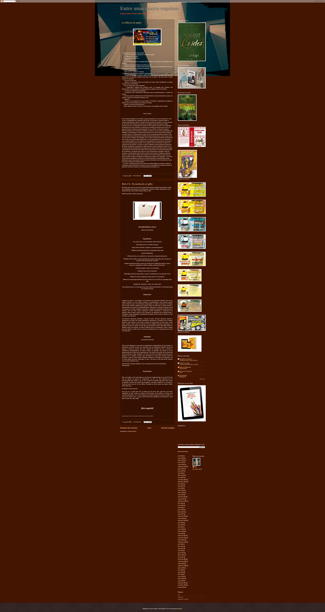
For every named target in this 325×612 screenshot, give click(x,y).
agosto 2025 (181, 468)
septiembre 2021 (182, 542)
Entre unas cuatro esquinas (149, 8)
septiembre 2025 (182, 466)
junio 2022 (180, 522)
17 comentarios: (137, 422)
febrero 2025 (181, 475)
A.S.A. (181, 372)
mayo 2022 (180, 524)
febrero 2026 (181, 460)
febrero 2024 (181, 492)
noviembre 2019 (182, 585)
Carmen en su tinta (184, 363)
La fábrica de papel (131, 22)
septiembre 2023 (182, 501)
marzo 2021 (181, 552)
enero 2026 (180, 462)
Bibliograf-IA (183, 376)
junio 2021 (180, 546)
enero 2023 (180, 514)
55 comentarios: (137, 175)
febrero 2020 (181, 578)
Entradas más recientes (128, 428)
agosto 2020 (181, 567)
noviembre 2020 (182, 561)
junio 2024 (180, 484)
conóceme (180, 597)
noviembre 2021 (182, 537)
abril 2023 (180, 507)
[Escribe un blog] (146, 176)
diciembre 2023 (182, 496)
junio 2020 (180, 570)
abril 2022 (180, 527)
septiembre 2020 (182, 565)
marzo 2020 (181, 576)
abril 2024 (180, 488)
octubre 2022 (181, 518)
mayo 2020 (180, 572)
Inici (179, 595)
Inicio (149, 428)
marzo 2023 (181, 509)
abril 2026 (180, 456)
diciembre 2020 (182, 559)
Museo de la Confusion (186, 371)
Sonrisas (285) (183, 368)
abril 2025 (180, 473)
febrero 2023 (181, 512)
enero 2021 (180, 557)
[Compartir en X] (147, 176)
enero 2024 (180, 494)
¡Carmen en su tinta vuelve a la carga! (189, 364)
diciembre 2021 (182, 535)
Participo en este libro (183, 599)
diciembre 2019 (182, 583)
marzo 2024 (181, 490)
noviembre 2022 (182, 516)
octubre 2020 (181, 563)
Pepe (195, 467)
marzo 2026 (181, 458)
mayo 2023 (180, 505)
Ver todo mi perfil (197, 469)
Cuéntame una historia (185, 359)
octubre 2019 (181, 587)
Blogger (180, 608)
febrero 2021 (181, 555)
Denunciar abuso (183, 451)
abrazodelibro (183, 375)
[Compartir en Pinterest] (151, 176)
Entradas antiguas (167, 428)
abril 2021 (180, 550)
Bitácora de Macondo (185, 367)
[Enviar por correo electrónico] (144, 176)
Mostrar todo (202, 378)
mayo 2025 (180, 471)
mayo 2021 (180, 548)
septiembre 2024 (182, 481)
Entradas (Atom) (132, 431)
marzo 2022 (181, 529)
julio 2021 (180, 544)
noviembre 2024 (182, 479)
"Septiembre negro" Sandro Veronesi (188, 360)
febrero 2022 (181, 531)
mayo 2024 (180, 486)
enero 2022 (180, 533)
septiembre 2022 (182, 520)
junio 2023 (180, 503)
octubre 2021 (181, 539)
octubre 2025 (181, 464)
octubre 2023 (181, 499)
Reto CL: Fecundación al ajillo (137, 183)
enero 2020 (180, 580)
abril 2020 (180, 574)
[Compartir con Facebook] (149, 176)
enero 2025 (180, 477)
